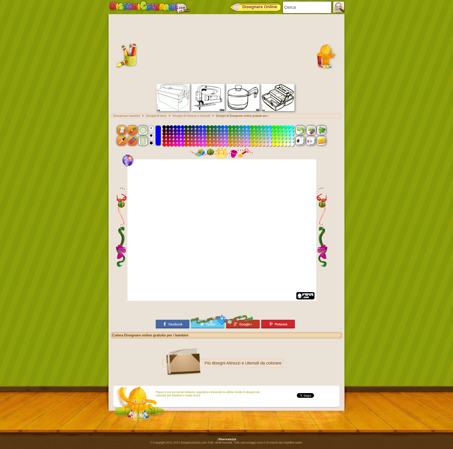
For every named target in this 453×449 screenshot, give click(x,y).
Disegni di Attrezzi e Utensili (191, 115)
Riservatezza (227, 439)
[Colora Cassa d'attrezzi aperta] (277, 110)
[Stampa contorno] (300, 140)
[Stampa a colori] (310, 140)
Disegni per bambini (126, 115)
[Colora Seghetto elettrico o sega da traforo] (208, 110)
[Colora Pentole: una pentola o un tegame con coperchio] (243, 110)
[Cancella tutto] (311, 130)
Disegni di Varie (156, 115)
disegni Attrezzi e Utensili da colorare (246, 363)
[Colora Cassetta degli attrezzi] (173, 110)
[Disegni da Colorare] (149, 7)
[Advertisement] (226, 48)
